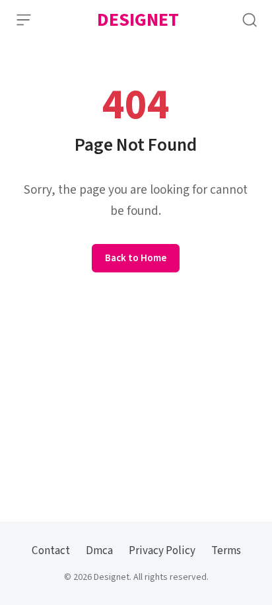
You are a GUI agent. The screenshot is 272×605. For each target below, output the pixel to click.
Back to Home (135, 258)
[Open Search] (249, 20)
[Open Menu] (24, 20)
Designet (138, 20)
